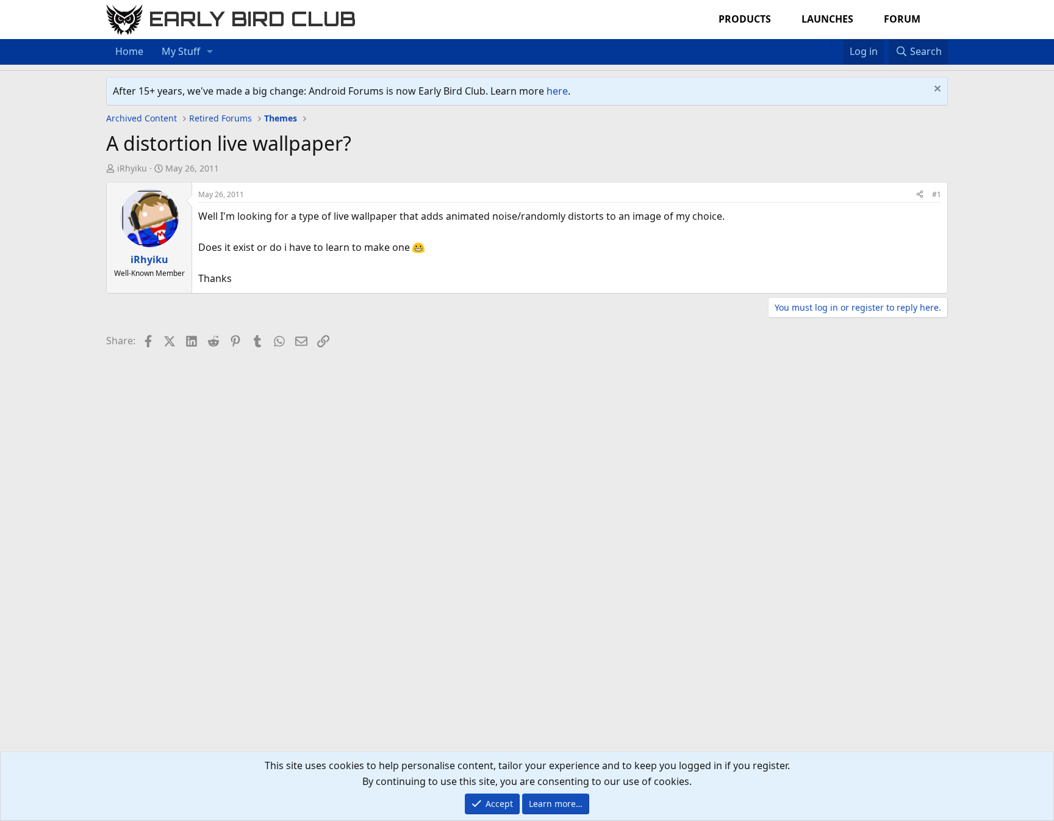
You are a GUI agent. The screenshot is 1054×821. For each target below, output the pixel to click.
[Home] (825, 44)
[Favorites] (837, 44)
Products (745, 19)
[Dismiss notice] (936, 90)
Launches (827, 19)
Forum (902, 19)
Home (129, 51)
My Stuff (181, 51)
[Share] (920, 194)
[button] (210, 52)
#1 (936, 194)
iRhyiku (132, 168)
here (557, 91)
